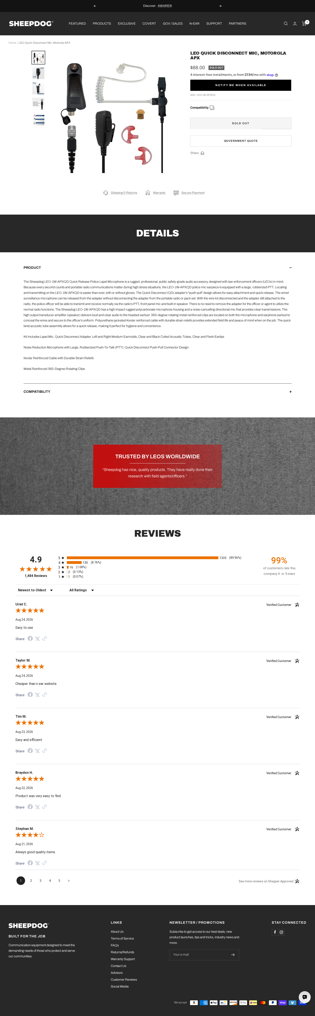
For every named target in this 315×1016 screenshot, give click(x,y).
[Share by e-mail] (202, 153)
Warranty (159, 192)
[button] (158, 272)
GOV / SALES (173, 23)
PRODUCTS (102, 23)
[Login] (295, 23)
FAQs (115, 945)
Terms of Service (122, 938)
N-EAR (194, 23)
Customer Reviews (124, 979)
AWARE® (165, 5)
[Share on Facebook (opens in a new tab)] (30, 639)
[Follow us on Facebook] (275, 932)
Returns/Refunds (122, 952)
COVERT (149, 23)
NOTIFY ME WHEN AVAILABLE (240, 85)
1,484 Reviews (36, 576)
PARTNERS (237, 23)
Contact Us (118, 966)
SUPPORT (214, 23)
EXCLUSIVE (127, 23)
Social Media (120, 986)
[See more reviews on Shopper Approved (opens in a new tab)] (44, 639)
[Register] (233, 954)
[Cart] (304, 23)
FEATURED (77, 23)
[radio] (157, 557)
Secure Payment (192, 192)
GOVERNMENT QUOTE (241, 140)
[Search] (286, 23)
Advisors (117, 972)
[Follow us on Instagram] (281, 932)
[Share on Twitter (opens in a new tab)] (37, 639)
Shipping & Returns (124, 192)
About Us (117, 931)
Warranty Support (123, 959)
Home (12, 42)
